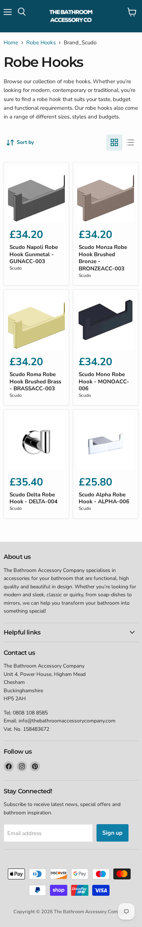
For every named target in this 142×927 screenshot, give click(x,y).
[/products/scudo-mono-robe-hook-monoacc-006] (105, 322)
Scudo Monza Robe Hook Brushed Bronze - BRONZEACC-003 (103, 257)
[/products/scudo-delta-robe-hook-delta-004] (36, 442)
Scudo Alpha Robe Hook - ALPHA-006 (104, 498)
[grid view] (114, 142)
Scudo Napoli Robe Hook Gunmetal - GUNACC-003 (33, 254)
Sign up (112, 833)
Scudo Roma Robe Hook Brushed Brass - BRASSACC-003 (35, 381)
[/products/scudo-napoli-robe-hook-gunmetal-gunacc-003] (36, 194)
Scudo (15, 268)
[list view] (130, 142)
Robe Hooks (41, 43)
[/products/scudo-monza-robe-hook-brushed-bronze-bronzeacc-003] (105, 194)
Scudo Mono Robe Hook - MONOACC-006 (104, 381)
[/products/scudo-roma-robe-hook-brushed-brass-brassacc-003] (36, 322)
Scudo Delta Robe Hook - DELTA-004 (33, 498)
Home (11, 43)
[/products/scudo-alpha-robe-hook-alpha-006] (105, 442)
